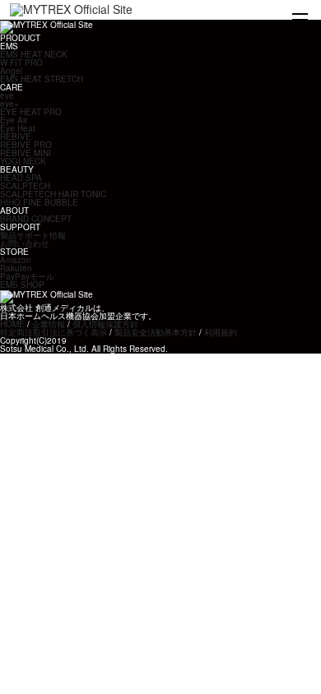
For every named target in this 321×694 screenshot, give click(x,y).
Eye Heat (17, 128)
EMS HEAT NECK (33, 54)
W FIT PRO (21, 62)
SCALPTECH (25, 186)
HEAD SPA (21, 177)
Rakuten (16, 268)
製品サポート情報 (33, 235)
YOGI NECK (23, 161)
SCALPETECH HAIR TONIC (53, 194)
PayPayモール (27, 276)
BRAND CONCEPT (36, 218)
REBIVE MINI (25, 153)
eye (7, 95)
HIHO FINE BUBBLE (39, 202)
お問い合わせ (24, 243)
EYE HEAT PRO (31, 112)
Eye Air (13, 120)
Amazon (15, 260)
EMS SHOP (22, 284)
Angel (11, 70)
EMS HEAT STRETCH (41, 79)
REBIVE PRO (26, 144)
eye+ (9, 103)
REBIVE (15, 136)
